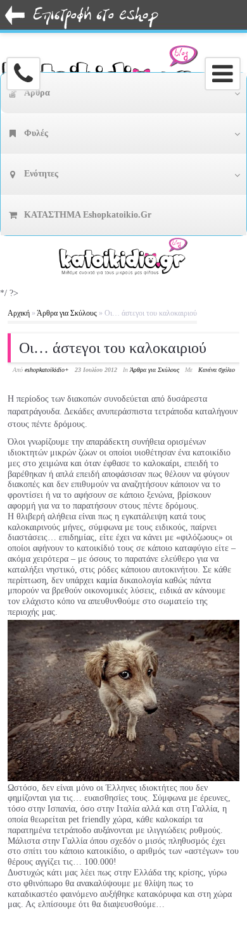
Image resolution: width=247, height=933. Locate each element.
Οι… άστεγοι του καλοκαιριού (112, 348)
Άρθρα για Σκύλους (67, 313)
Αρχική (19, 313)
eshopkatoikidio (45, 369)
